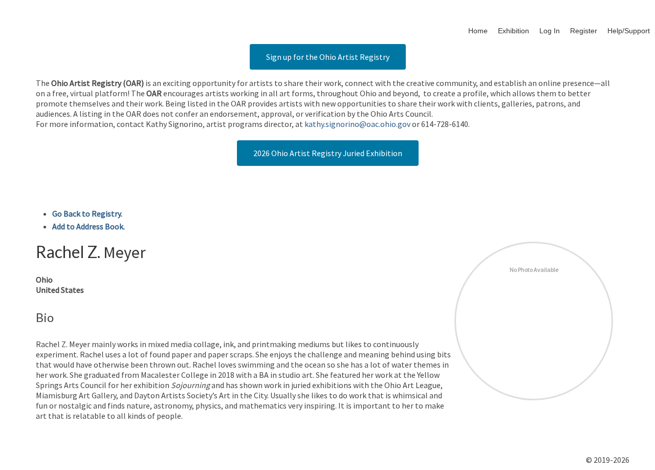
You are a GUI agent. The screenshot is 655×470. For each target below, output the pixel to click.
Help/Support (628, 31)
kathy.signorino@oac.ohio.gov (357, 124)
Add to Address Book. (88, 226)
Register (583, 31)
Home (478, 31)
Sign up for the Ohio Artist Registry (327, 57)
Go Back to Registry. (87, 213)
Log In (549, 31)
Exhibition (513, 31)
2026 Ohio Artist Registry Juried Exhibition (327, 153)
